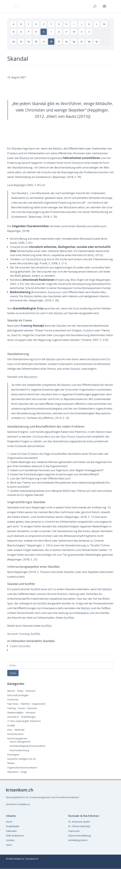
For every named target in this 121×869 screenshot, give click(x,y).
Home (9, 821)
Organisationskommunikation (22, 767)
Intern (9, 844)
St (82, 41)
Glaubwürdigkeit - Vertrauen (21, 712)
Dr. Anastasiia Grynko (79, 821)
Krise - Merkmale (16, 729)
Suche (13, 673)
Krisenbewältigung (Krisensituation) (27, 745)
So (66, 41)
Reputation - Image (17, 771)
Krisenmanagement (17, 738)
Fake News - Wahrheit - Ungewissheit (26, 703)
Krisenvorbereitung (19, 750)
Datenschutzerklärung (79, 835)
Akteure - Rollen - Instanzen (21, 690)
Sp (74, 41)
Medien (11, 763)
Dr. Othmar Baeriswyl (79, 826)
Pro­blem (12, 153)
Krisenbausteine (15, 734)
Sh (36, 41)
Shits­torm (78, 162)
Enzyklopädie (12, 826)
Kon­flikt (35, 589)
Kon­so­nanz (54, 292)
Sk (51, 41)
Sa (13, 41)
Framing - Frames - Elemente (22, 708)
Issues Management (20, 741)
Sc (21, 41)
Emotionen (12, 699)
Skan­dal (75, 368)
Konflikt (11, 725)
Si (43, 41)
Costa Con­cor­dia (20, 646)
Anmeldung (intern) (78, 840)
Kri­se (40, 308)
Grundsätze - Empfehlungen (21, 716)
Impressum (74, 830)
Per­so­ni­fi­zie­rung (36, 259)
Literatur (10, 840)
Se (28, 41)
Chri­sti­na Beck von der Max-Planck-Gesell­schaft (62, 436)
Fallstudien (11, 830)
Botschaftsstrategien (18, 695)
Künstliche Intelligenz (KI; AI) (21, 758)
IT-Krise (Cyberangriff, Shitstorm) (24, 721)
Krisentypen (13, 754)
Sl (59, 41)
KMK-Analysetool (15, 835)
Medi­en (57, 148)
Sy (96, 41)
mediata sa (24, 804)
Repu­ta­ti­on (30, 377)
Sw (89, 41)
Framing (26, 325)
